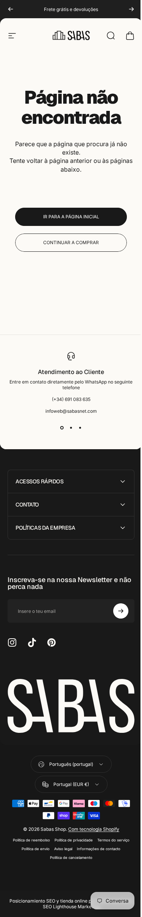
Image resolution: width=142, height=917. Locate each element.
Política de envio (33, 846)
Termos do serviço (110, 838)
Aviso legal (60, 846)
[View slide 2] (71, 427)
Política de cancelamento (68, 855)
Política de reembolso (28, 838)
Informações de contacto (96, 846)
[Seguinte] (131, 9)
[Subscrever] (115, 611)
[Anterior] (10, 9)
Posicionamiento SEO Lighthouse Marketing (68, 904)
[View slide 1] (62, 427)
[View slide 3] (80, 427)
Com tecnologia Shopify (90, 827)
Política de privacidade (70, 838)
